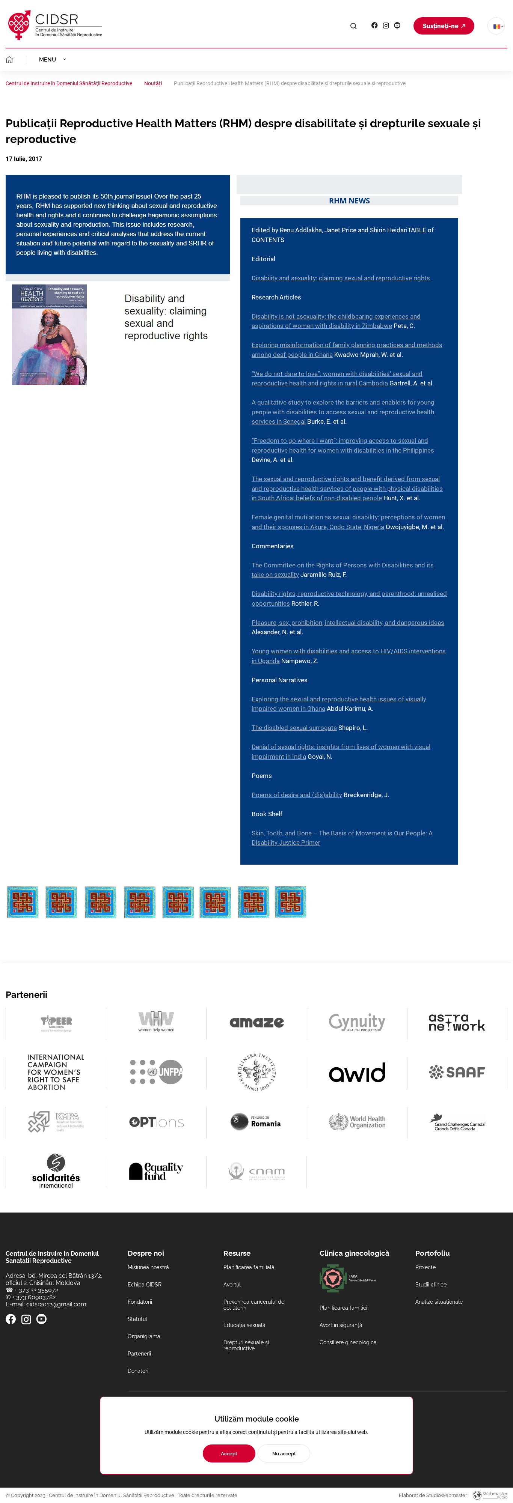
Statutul (137, 1319)
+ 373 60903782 (34, 1297)
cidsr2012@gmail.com (56, 1304)
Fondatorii (140, 1302)
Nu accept (284, 1453)
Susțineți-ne (441, 26)
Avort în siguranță (341, 1325)
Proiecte (425, 1267)
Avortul (232, 1285)
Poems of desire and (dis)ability (297, 795)
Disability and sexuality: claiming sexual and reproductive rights (341, 278)
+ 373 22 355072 (36, 1290)
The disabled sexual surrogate (294, 727)
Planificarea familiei (343, 1308)
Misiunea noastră (148, 1267)
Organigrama (144, 1336)
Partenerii (139, 1354)
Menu (47, 59)
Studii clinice (431, 1285)
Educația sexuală (244, 1325)
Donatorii (138, 1371)
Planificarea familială (249, 1267)
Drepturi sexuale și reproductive (246, 1345)
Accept (229, 1453)
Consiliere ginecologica (348, 1342)
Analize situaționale (439, 1302)
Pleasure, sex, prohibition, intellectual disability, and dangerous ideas (348, 622)
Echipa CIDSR (144, 1285)
